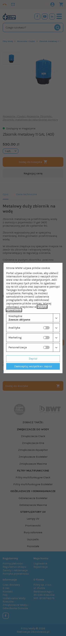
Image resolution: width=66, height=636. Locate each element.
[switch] (46, 327)
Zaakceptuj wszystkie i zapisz (33, 366)
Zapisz (33, 358)
